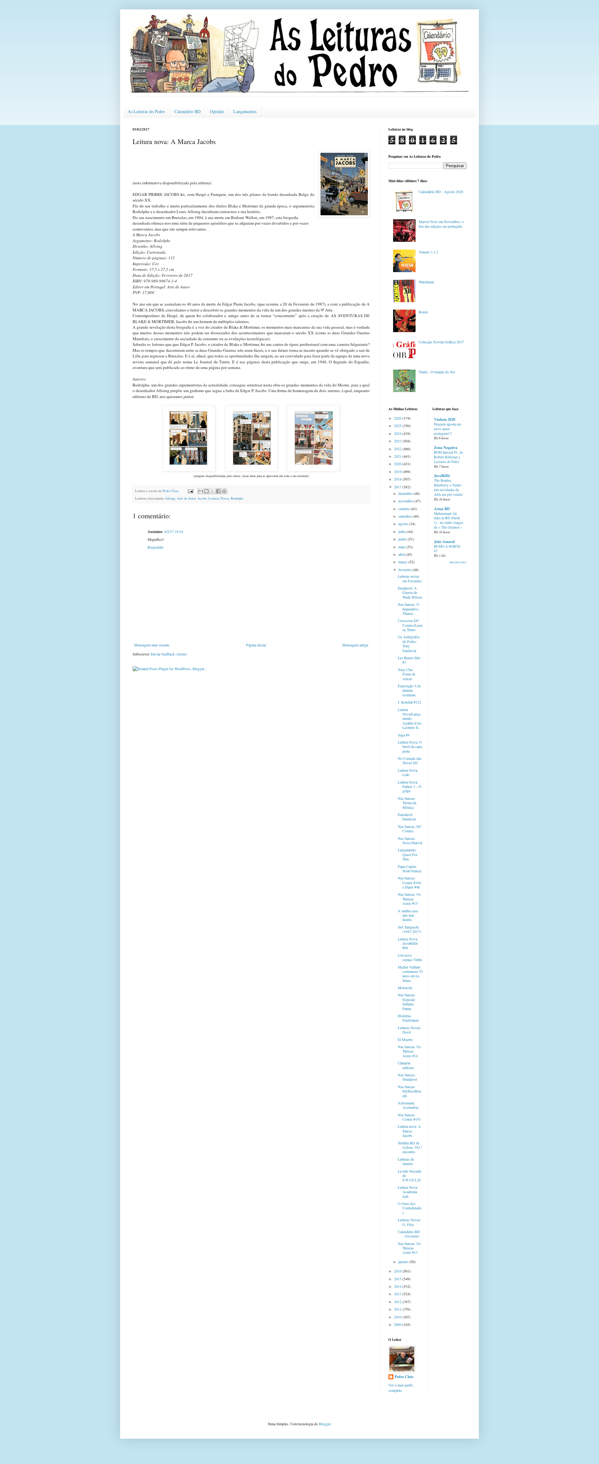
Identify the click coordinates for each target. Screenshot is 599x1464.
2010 (398, 1316)
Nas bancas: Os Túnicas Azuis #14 (409, 1051)
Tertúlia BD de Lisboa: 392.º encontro (410, 1147)
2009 (398, 1324)
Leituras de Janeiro (406, 1161)
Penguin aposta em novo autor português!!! (447, 429)
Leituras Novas (218, 498)
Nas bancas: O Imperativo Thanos (408, 609)
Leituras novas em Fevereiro (410, 578)
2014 (398, 1286)
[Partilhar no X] (212, 491)
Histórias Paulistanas (408, 1018)
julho (402, 531)
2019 (398, 471)
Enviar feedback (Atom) (169, 653)
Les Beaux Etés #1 (409, 660)
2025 (398, 425)
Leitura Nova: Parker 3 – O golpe (409, 786)
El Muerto (405, 1039)
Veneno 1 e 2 (428, 251)
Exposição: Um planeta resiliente (409, 690)
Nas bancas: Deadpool (407, 1077)
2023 (398, 440)
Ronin (423, 311)
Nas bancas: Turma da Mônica (407, 803)
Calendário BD (187, 111)
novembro (406, 500)
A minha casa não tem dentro (408, 915)
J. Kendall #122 (409, 702)
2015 (398, 1278)
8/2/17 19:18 (173, 531)
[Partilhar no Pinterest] (224, 491)
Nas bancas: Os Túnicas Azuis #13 (409, 1248)
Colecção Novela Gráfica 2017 (441, 341)
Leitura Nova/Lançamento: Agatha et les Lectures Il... (409, 718)
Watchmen (426, 281)
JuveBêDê (442, 475)
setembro (405, 516)
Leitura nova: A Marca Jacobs (409, 1131)
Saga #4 (404, 734)
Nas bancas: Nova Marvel (410, 840)
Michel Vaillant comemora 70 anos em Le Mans (410, 973)
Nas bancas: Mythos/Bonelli (409, 1091)
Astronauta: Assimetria (408, 1105)
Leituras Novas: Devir (409, 1029)
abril (402, 554)
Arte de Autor (186, 498)
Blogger (324, 1423)
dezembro (406, 493)
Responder (155, 547)
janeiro (403, 1261)
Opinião (217, 111)
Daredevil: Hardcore (407, 816)
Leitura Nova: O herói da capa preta (410, 746)
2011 (398, 1309)
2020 (398, 463)
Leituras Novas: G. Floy (409, 1222)
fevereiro (405, 569)
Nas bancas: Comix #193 (409, 1117)
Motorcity (405, 987)
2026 (398, 418)
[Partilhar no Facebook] (218, 491)
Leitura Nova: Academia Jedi (408, 1192)
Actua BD (442, 508)
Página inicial (256, 644)
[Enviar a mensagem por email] (200, 491)
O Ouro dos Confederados (409, 1208)
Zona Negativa (445, 447)
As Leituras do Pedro (146, 111)
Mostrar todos (458, 562)
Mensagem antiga (355, 644)
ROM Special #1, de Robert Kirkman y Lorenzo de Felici (448, 457)
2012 (398, 1301)
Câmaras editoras (406, 1065)
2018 (398, 478)
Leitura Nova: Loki (408, 772)
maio (402, 546)
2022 (398, 448)
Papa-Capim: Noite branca (409, 868)
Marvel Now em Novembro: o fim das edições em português (441, 223)
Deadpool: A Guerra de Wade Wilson (410, 592)
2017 (398, 486)
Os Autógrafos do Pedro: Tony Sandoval (409, 643)
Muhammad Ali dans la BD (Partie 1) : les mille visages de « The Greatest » (448, 520)
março (403, 561)
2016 (398, 1270)
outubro (404, 508)
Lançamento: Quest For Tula (407, 854)
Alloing (170, 498)
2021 (398, 456)
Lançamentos (244, 111)
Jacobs (202, 498)
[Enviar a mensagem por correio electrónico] (190, 491)
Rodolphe (237, 498)
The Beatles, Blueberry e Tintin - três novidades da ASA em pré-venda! (448, 487)
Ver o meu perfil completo (400, 1387)
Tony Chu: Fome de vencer (406, 674)
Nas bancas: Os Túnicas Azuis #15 (409, 899)
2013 (398, 1293)
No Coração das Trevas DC (409, 760)
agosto (403, 523)
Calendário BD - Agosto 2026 (441, 191)
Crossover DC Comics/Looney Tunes (410, 625)
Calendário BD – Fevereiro (409, 1233)
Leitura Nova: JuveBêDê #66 (408, 943)
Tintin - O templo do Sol (437, 371)
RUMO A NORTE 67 (447, 548)
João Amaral (444, 541)
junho (403, 538)
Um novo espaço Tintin (410, 957)
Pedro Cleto (404, 1376)
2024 (398, 433)
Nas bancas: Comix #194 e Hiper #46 (409, 882)
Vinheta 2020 (444, 419)
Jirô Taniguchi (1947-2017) (409, 929)
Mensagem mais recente (151, 644)
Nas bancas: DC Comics (410, 828)
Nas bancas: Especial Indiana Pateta (407, 1001)
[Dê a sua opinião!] (206, 491)
